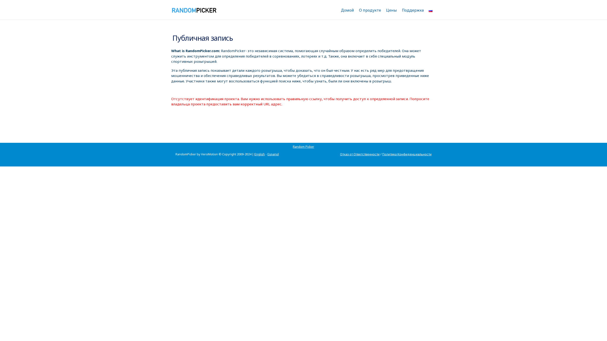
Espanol (273, 154)
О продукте (370, 10)
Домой (347, 10)
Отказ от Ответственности (360, 154)
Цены (391, 10)
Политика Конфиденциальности (407, 154)
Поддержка (413, 10)
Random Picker (303, 146)
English (259, 154)
